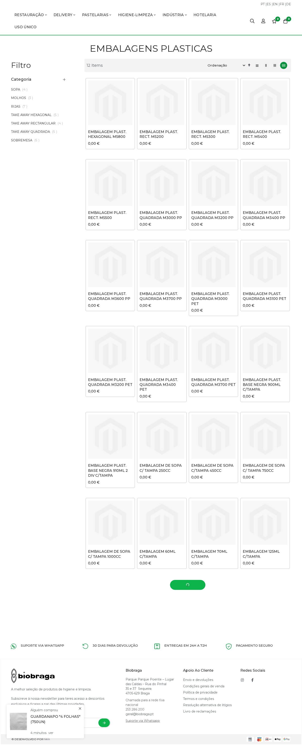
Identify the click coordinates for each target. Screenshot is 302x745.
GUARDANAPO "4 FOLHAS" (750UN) (55, 719)
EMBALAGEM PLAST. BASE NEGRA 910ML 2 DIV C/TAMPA (108, 470)
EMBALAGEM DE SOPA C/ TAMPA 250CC (161, 468)
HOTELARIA (204, 15)
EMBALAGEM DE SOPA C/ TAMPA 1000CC (109, 553)
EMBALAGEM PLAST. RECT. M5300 (210, 134)
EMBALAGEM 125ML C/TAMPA (261, 553)
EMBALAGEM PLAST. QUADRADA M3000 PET (210, 299)
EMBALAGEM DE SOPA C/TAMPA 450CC (212, 468)
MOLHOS (23, 98)
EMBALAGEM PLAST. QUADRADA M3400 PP (264, 215)
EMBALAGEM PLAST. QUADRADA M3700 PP (161, 296)
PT (263, 4)
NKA (47, 739)
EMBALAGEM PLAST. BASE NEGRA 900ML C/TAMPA (262, 385)
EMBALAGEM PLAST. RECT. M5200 (159, 134)
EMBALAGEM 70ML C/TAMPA (209, 553)
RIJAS (20, 107)
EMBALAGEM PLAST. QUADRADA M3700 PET (213, 382)
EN (275, 4)
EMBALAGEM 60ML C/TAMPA (158, 553)
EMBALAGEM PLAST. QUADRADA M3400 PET (159, 385)
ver (50, 733)
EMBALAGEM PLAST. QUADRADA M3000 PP (161, 215)
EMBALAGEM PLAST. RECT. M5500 (107, 215)
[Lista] (257, 65)
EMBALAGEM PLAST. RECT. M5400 (262, 134)
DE (288, 4)
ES (269, 4)
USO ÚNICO (25, 27)
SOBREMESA (26, 140)
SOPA (20, 89)
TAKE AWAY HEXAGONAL (36, 115)
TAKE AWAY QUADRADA (35, 132)
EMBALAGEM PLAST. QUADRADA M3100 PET (264, 296)
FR (282, 4)
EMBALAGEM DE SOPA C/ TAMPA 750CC (264, 468)
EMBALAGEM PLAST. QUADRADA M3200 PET (110, 382)
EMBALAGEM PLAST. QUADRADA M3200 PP (212, 215)
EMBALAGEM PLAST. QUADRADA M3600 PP (109, 296)
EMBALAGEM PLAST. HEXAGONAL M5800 (107, 134)
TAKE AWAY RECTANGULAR (38, 123)
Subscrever (104, 722)
